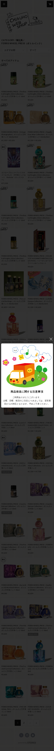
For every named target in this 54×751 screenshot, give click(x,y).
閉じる (51, 339)
